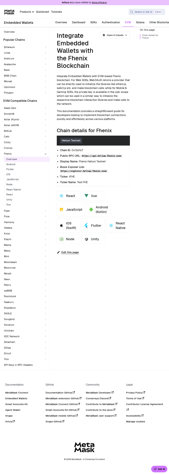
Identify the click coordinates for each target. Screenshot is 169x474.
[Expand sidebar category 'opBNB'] (46, 290)
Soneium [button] (9, 324)
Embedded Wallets (16, 398)
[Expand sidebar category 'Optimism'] (46, 87)
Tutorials (56, 12)
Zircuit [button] (7, 353)
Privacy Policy (134, 392)
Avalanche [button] (10, 64)
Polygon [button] (9, 92)
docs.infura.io (99, 2)
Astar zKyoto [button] (11, 119)
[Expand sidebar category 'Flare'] (46, 210)
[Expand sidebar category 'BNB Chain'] (46, 75)
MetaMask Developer (98, 392)
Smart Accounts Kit (16, 404)
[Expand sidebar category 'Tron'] (46, 359)
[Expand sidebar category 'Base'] (46, 70)
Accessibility (133, 415)
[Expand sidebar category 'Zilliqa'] (46, 347)
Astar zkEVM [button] (11, 125)
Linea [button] (7, 52)
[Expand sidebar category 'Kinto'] (46, 233)
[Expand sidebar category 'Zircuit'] (46, 353)
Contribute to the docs (99, 409)
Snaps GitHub (54, 421)
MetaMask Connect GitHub (61, 404)
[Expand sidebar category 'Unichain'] (46, 330)
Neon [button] (7, 279)
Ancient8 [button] (9, 113)
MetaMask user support (100, 415)
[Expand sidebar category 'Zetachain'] (46, 342)
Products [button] (25, 12)
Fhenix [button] (8, 153)
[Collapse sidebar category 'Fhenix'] (46, 153)
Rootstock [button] (10, 296)
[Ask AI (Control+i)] (159, 469)
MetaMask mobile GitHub (60, 415)
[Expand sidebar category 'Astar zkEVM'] (46, 125)
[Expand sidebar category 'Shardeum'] (46, 308)
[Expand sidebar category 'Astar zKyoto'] (46, 119)
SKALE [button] (8, 313)
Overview (61, 22)
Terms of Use (133, 398)
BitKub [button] (8, 130)
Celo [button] (6, 136)
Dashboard (78, 22)
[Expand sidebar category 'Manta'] (46, 245)
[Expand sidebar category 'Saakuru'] (46, 302)
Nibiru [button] (7, 284)
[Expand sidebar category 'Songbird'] (46, 319)
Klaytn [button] (7, 239)
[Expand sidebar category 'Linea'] (46, 52)
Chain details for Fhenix (150, 36)
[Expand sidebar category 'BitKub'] (46, 131)
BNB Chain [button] (10, 75)
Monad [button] (8, 81)
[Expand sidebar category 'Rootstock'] (46, 296)
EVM (128, 22)
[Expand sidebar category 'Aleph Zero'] (46, 108)
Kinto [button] (7, 233)
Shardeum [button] (10, 307)
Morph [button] (7, 273)
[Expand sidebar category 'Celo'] (46, 136)
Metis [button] (7, 250)
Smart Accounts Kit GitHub (61, 409)
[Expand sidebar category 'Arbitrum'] (46, 58)
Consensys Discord (97, 398)
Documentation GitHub (59, 392)
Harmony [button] (9, 222)
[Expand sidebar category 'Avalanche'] (46, 64)
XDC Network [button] (12, 336)
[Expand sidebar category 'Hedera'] (46, 227)
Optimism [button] (9, 87)
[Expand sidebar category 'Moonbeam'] (46, 262)
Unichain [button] (9, 330)
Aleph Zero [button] (10, 108)
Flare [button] (7, 210)
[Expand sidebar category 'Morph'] (46, 273)
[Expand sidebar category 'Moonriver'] (46, 267)
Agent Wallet (12, 409)
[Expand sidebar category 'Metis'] (46, 250)
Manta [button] (7, 244)
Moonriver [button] (10, 267)
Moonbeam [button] (10, 262)
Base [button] (7, 69)
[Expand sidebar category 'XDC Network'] (46, 336)
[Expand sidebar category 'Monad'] (46, 81)
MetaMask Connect (16, 392)
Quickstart (42, 12)
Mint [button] (6, 256)
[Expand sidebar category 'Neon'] (46, 279)
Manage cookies (135, 421)
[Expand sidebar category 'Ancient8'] (46, 113)
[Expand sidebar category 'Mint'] (46, 256)
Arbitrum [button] (9, 58)
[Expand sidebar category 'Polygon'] (46, 92)
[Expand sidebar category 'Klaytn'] (46, 239)
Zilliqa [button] (7, 347)
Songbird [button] (9, 319)
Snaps (9, 415)
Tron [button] (6, 359)
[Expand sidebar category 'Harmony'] (46, 222)
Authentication (111, 22)
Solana (140, 22)
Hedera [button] (8, 227)
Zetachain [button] (9, 341)
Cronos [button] (8, 147)
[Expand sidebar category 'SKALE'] (46, 313)
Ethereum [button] (9, 47)
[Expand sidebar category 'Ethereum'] (46, 47)
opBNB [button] (8, 290)
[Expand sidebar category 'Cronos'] (46, 148)
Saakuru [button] (9, 302)
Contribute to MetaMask (100, 404)
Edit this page (70, 252)
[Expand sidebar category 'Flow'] (46, 216)
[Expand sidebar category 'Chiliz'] (46, 142)
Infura (8, 421)
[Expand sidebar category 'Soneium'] (46, 324)
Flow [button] (7, 216)
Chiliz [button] (7, 142)
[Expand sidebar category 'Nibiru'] (46, 285)
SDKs (93, 22)
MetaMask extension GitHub (62, 398)
